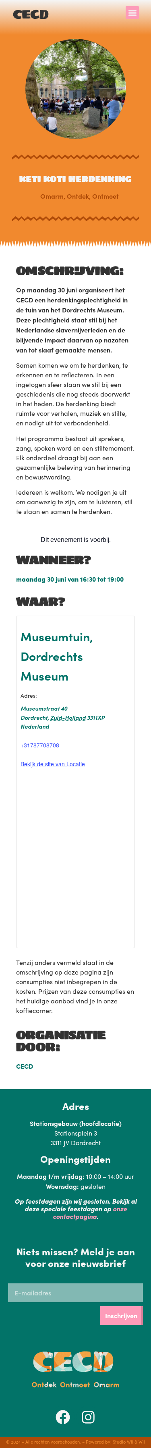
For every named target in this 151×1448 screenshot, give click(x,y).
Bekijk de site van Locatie (53, 764)
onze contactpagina (90, 1212)
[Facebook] (62, 1417)
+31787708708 (40, 745)
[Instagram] (88, 1417)
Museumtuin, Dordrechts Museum (57, 655)
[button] (132, 12)
